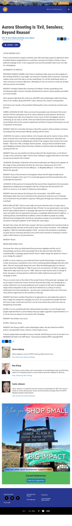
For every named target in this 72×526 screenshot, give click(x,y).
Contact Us (44, 495)
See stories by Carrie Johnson (23, 396)
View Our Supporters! (36, 480)
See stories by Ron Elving (22, 375)
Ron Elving (20, 38)
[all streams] (69, 9)
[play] (5, 9)
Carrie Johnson (29, 38)
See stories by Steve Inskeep (23, 357)
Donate (64, 3)
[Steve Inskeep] (6, 352)
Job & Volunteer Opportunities (46, 499)
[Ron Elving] (6, 368)
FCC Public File (31, 499)
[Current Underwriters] (36, 437)
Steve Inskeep (12, 38)
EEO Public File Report (31, 495)
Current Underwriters (36, 475)
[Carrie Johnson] (6, 386)
